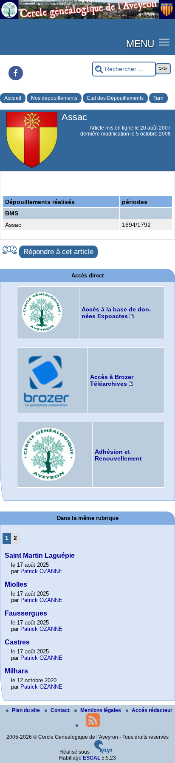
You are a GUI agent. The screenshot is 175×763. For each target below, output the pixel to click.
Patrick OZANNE (41, 571)
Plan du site (26, 710)
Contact (61, 710)
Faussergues (26, 613)
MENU (140, 43)
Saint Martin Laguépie (40, 555)
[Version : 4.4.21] (103, 752)
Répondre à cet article (58, 252)
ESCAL (91, 758)
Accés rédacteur (152, 710)
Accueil (12, 98)
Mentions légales (101, 710)
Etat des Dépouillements (115, 98)
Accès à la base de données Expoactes (116, 312)
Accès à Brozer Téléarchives (111, 380)
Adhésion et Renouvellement (118, 455)
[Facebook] (15, 73)
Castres (17, 642)
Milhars (16, 671)
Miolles (16, 584)
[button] (164, 41)
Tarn (158, 98)
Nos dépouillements (54, 98)
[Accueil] (87, 17)
